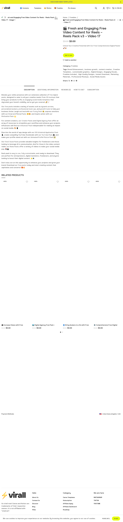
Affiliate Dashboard (70, 507)
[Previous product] (118, 20)
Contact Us (36, 500)
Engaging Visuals (110, 72)
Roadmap (66, 510)
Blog (33, 507)
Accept (116, 518)
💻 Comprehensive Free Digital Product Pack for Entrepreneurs (106, 326)
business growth (91, 69)
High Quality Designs (86, 74)
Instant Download (102, 74)
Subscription (67, 500)
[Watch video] (5, 17)
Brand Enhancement (75, 69)
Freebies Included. (70, 74)
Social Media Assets (97, 77)
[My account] (104, 8)
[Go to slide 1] (60, 332)
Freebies (73, 17)
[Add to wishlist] (27, 182)
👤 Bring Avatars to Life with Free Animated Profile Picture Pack (76, 326)
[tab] (29, 89)
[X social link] (69, 80)
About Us (35, 497)
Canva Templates (69, 497)
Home (65, 17)
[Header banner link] (58, 2)
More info (106, 518)
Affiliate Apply (68, 503)
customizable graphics (81, 72)
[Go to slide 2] (62, 332)
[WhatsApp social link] (74, 80)
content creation (105, 69)
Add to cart (68, 55)
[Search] (96, 8)
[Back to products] (120, 20)
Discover (35, 503)
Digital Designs (97, 72)
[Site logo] (9, 8)
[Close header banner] (120, 2)
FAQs (34, 510)
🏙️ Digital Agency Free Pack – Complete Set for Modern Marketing (46, 326)
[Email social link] (71, 80)
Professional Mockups (80, 77)
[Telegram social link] (76, 80)
